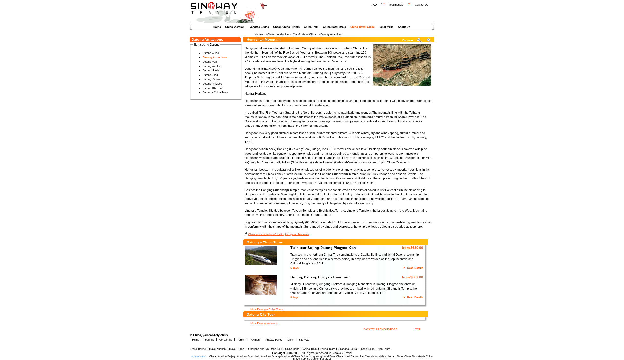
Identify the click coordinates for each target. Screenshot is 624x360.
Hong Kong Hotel (319, 356)
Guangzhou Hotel (282, 356)
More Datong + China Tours (266, 309)
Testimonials (396, 4)
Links (290, 339)
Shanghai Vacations (259, 356)
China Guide (300, 356)
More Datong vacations (264, 323)
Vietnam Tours (395, 356)
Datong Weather (212, 66)
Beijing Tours (327, 348)
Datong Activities (212, 83)
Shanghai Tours (347, 348)
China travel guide (278, 34)
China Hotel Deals (334, 26)
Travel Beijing (198, 348)
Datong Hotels (211, 70)
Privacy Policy (273, 339)
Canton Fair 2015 (321, 358)
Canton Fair (357, 356)
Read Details (415, 267)
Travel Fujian (236, 348)
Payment (255, 339)
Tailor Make (386, 26)
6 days (294, 267)
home (259, 34)
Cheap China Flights (286, 26)
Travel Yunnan (217, 348)
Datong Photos (211, 79)
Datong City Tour (213, 88)
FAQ (374, 4)
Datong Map (210, 61)
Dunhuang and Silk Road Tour (264, 348)
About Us (404, 26)
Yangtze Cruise (259, 26)
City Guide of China (304, 34)
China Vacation (234, 26)
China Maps (292, 348)
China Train (311, 26)
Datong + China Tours (215, 92)
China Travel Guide (362, 26)
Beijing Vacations (237, 356)
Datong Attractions (215, 57)
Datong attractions (331, 34)
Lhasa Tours (367, 348)
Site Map (304, 339)
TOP (418, 329)
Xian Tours (384, 348)
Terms (241, 339)
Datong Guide (211, 52)
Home (217, 26)
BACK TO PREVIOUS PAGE (380, 329)
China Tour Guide (414, 356)
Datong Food (210, 74)
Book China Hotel (339, 356)
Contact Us (422, 4)
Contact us (225, 339)
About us (209, 339)
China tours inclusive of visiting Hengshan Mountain (278, 234)
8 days (294, 297)
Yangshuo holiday (375, 356)
